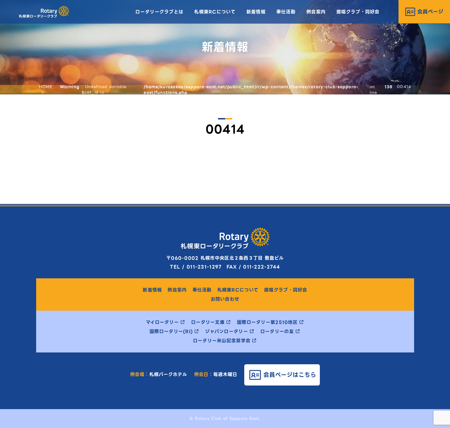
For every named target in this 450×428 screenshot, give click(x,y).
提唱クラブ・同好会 (358, 12)
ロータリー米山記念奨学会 (221, 341)
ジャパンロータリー (226, 331)
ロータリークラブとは (159, 12)
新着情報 (256, 12)
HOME (46, 87)
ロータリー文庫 (208, 322)
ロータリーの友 (277, 331)
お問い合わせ (225, 299)
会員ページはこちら (290, 374)
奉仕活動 (286, 12)
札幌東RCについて (215, 12)
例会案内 (316, 12)
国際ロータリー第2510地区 (267, 322)
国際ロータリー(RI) (171, 331)
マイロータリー (162, 322)
